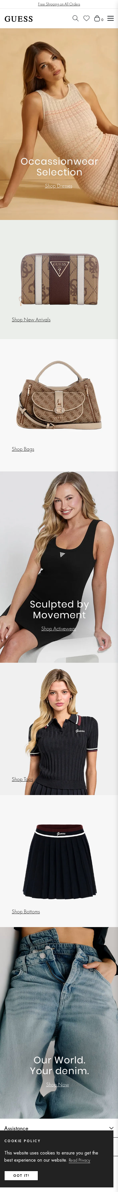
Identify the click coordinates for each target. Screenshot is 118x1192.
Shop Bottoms (26, 911)
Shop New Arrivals (31, 319)
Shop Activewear (58, 628)
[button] (75, 18)
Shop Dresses (58, 185)
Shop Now (57, 1084)
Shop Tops (22, 779)
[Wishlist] (86, 18)
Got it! (21, 1175)
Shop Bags (23, 449)
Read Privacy (79, 1160)
